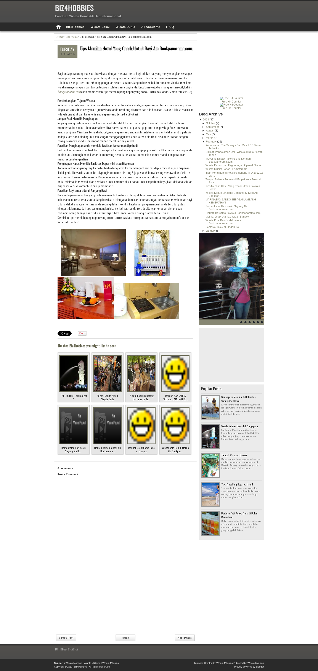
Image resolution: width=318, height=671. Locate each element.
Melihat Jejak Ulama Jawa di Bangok (227, 216)
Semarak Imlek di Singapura (222, 227)
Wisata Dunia (125, 27)
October (211, 123)
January (211, 230)
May (209, 134)
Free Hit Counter (231, 101)
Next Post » (185, 637)
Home (59, 36)
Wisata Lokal (100, 27)
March (210, 137)
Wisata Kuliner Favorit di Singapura (239, 426)
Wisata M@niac (74, 663)
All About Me (150, 27)
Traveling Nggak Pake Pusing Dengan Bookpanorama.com (228, 160)
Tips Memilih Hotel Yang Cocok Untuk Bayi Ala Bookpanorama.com (136, 48)
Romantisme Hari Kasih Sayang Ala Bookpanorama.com (226, 208)
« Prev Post (66, 637)
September (213, 126)
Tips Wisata (71, 36)
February (211, 141)
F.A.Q (170, 27)
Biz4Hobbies (74, 7)
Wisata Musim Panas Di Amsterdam (226, 169)
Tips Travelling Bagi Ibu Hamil (237, 484)
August (210, 130)
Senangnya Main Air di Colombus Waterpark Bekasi (238, 398)
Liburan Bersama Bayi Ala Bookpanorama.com (233, 213)
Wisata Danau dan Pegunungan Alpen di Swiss (233, 165)
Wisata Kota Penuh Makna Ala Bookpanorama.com (223, 222)
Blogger (260, 666)
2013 (206, 119)
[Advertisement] (239, 11)
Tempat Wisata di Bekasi (234, 455)
